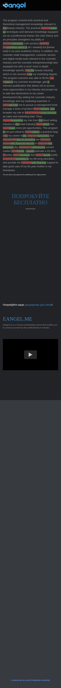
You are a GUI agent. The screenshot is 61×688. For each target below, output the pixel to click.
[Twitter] (32, 5)
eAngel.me (17, 319)
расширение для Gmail (38, 304)
